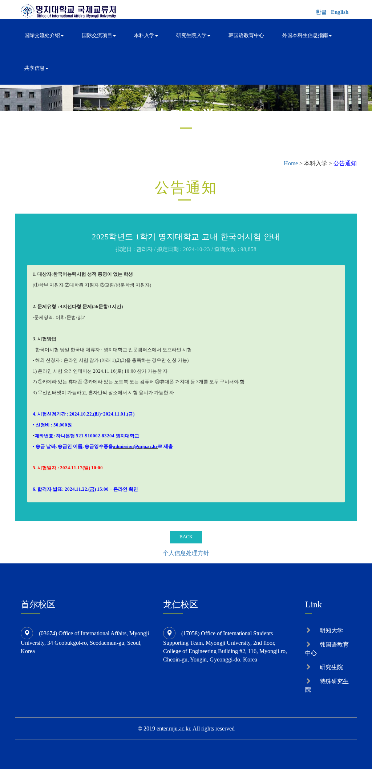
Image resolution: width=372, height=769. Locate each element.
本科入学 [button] (144, 35)
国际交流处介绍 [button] (42, 35)
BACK (186, 536)
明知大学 (331, 630)
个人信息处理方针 (186, 553)
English (339, 12)
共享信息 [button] (34, 68)
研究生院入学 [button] (191, 35)
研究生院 (331, 667)
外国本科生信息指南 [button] (305, 35)
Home (291, 163)
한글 (321, 12)
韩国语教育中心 (246, 35)
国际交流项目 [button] (97, 35)
